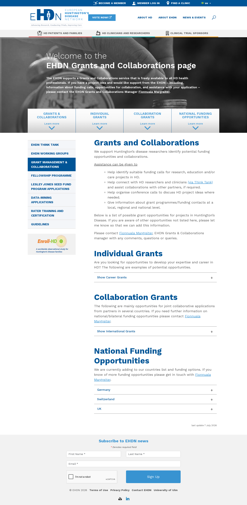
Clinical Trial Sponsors (189, 33)
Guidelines (40, 224)
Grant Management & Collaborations (49, 164)
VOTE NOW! (100, 17)
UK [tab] (99, 408)
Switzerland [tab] (105, 399)
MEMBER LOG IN (148, 3)
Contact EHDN (141, 490)
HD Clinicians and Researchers (126, 33)
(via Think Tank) (200, 182)
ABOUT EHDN (167, 17)
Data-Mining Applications (42, 200)
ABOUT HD (145, 17)
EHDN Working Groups (50, 153)
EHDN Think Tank (45, 144)
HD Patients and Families (63, 33)
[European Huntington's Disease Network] (59, 18)
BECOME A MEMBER (112, 3)
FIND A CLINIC (180, 3)
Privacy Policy (120, 490)
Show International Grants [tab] (116, 331)
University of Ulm (166, 490)
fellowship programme (51, 175)
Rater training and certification (47, 213)
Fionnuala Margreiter (154, 92)
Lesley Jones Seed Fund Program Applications (51, 186)
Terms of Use (98, 490)
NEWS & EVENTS (194, 17)
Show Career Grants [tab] (112, 277)
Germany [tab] (103, 389)
